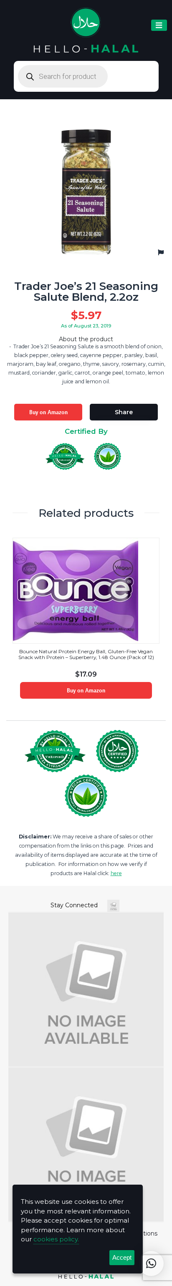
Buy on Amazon (48, 412)
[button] (151, 1263)
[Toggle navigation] (159, 25)
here (116, 873)
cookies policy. (56, 1239)
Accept (122, 1257)
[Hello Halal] (86, 30)
